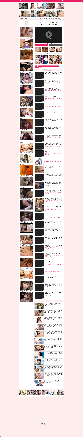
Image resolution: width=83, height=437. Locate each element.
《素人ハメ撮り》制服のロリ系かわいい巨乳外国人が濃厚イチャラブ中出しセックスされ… (53, 246)
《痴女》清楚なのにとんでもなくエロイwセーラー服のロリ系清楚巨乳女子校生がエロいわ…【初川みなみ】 (53, 262)
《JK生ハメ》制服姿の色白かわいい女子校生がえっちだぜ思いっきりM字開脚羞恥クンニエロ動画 (53, 104)
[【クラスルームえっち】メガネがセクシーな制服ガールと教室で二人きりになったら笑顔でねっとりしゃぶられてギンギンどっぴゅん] (45, 49)
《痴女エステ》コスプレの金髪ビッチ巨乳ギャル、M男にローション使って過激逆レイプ (52, 128)
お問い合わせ (45, 423)
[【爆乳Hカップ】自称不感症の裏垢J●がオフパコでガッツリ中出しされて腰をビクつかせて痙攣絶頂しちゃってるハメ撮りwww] (45, 59)
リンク (42, 423)
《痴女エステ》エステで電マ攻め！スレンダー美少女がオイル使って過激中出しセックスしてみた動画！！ (53, 144)
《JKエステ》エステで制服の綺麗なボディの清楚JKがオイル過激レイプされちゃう (53, 277)
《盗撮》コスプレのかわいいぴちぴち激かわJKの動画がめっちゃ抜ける (53, 293)
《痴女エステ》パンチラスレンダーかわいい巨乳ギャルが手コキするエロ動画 (53, 112)
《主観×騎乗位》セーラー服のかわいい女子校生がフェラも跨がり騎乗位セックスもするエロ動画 (53, 159)
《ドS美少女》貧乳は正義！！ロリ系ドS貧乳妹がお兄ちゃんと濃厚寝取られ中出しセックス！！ (53, 167)
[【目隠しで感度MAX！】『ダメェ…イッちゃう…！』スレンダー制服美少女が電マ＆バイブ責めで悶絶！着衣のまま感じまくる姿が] (52, 49)
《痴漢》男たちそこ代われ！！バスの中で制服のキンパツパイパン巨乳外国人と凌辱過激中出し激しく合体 (53, 215)
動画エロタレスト (62, 19)
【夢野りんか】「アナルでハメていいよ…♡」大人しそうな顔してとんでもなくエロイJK (53, 81)
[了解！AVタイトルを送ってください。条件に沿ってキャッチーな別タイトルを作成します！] (59, 49)
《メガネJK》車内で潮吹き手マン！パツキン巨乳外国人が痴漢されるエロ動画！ (53, 222)
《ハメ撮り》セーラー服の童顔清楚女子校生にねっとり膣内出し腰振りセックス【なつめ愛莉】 (53, 269)
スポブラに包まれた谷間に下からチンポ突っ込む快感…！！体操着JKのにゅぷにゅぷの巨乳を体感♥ (53, 89)
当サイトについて (38, 423)
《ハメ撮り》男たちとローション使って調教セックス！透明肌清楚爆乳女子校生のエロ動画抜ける (53, 183)
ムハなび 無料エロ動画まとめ (43, 424)
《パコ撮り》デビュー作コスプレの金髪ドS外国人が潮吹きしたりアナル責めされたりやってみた (53, 230)
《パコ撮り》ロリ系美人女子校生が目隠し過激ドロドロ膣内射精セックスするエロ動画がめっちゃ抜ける (53, 207)
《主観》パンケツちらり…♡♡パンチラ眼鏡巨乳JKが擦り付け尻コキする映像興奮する (53, 73)
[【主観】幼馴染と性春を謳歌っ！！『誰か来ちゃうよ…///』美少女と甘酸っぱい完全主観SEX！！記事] (38, 49)
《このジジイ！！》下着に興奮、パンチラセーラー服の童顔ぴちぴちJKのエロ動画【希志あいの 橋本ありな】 (53, 285)
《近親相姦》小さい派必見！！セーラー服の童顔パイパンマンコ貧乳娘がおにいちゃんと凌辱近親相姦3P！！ (53, 175)
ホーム (20, 1)
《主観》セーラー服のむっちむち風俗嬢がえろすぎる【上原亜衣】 (53, 254)
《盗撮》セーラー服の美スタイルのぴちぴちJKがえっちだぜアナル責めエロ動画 (53, 152)
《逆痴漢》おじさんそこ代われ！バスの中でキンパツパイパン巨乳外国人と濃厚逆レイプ (53, 191)
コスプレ (36, 67)
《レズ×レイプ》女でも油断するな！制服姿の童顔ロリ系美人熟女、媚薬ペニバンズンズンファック (53, 199)
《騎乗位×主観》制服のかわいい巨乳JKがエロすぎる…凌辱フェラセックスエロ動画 (53, 120)
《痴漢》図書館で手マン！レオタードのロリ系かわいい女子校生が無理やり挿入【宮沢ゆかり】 (53, 238)
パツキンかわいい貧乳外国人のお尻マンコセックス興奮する (53, 97)
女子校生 (40, 67)
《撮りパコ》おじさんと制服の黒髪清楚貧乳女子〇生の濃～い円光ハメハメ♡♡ (53, 136)
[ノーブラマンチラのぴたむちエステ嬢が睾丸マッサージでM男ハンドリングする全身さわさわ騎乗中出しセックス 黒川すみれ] (52, 59)
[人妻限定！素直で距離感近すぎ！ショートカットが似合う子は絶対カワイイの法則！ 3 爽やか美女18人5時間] (58, 59)
